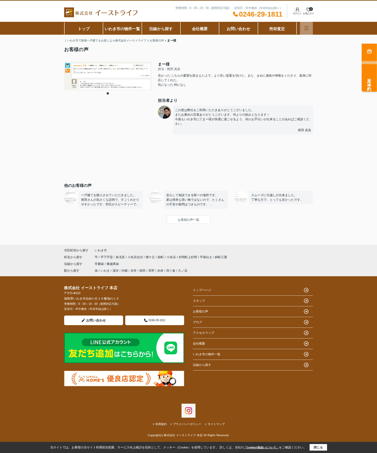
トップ (84, 29)
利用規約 (161, 424)
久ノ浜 (182, 270)
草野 (151, 270)
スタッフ (199, 300)
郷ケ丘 (151, 257)
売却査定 (277, 29)
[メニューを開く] (306, 28)
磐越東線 (113, 264)
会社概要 (200, 29)
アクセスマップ (203, 333)
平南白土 (206, 257)
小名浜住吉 (136, 257)
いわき (105, 270)
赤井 (133, 270)
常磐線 (100, 264)
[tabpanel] (107, 76)
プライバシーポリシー (187, 424)
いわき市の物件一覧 (122, 29)
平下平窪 (107, 257)
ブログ (197, 322)
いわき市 (101, 250)
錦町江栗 (221, 257)
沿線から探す (161, 29)
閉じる (318, 447)
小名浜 (172, 257)
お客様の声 (200, 311)
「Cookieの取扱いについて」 (261, 447)
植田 (142, 270)
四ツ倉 (170, 270)
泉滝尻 (121, 257)
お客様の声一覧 (188, 219)
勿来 (160, 270)
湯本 (116, 270)
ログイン (297, 13)
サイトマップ (216, 424)
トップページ (202, 290)
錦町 (161, 257)
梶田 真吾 (304, 130)
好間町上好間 (188, 257)
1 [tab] (108, 93)
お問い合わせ (238, 29)
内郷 (125, 270)
